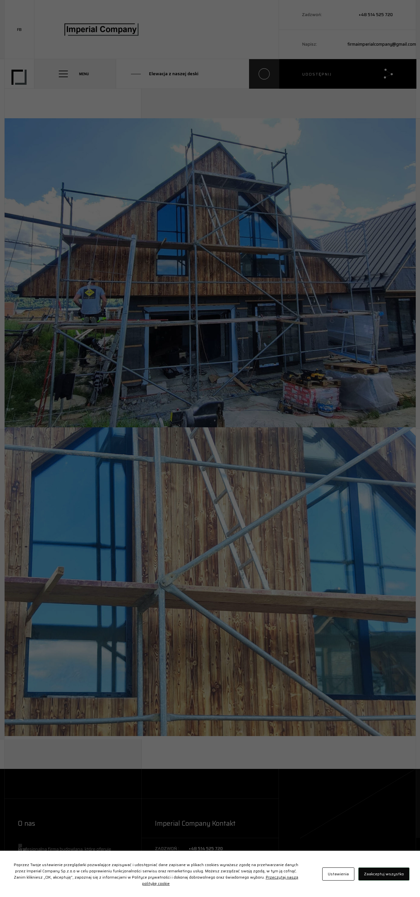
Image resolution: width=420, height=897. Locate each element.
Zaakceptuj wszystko (384, 874)
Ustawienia (338, 874)
